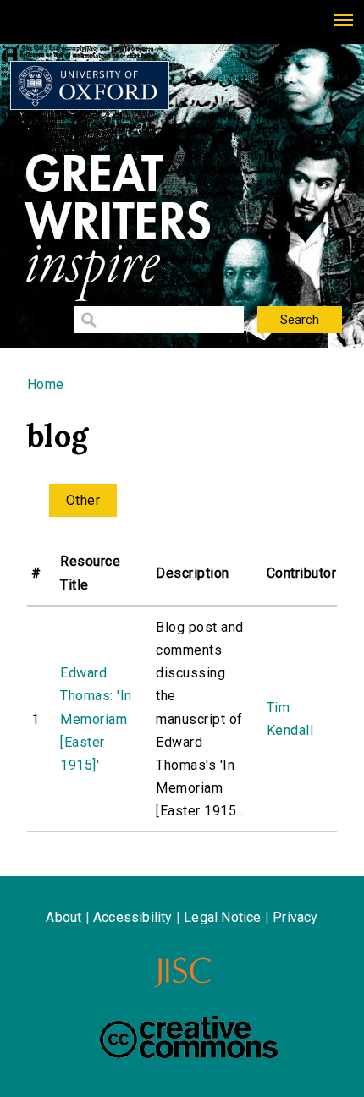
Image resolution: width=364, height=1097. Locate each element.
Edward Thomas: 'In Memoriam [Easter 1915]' (95, 719)
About (63, 917)
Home (45, 384)
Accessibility (133, 917)
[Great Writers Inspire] (89, 85)
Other (83, 500)
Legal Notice (222, 917)
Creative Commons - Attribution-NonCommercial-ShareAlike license (189, 1037)
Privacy (295, 917)
